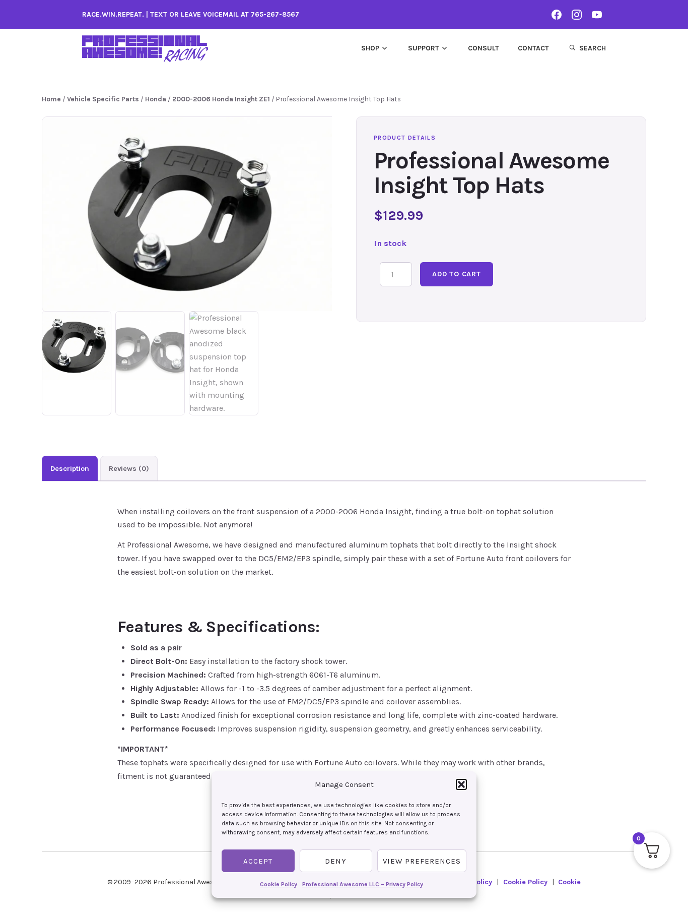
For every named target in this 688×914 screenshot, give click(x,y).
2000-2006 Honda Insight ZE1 (221, 99)
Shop (370, 48)
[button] (461, 784)
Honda (155, 99)
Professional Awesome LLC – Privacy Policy (362, 884)
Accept (257, 861)
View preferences (422, 861)
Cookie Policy (278, 884)
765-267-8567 (275, 14)
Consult (483, 48)
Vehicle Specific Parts (103, 99)
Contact (533, 48)
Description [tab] (69, 468)
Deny (336, 861)
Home (51, 99)
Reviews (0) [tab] (129, 468)
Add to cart (456, 274)
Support (423, 48)
